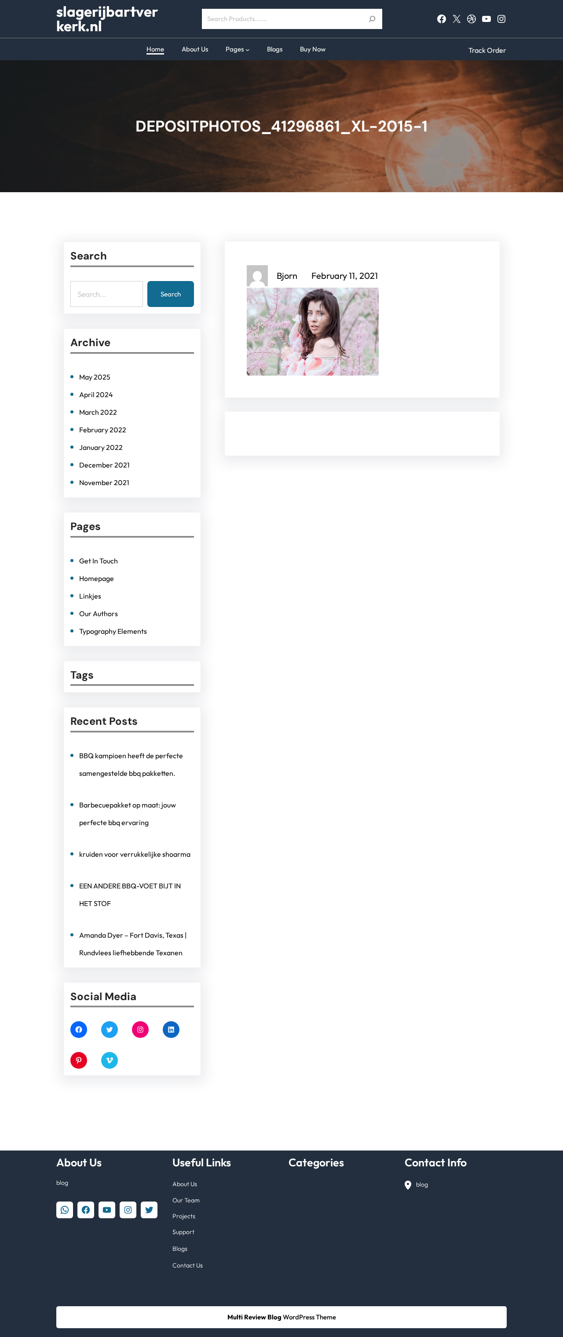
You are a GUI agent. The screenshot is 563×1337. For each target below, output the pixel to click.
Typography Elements (113, 631)
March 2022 (98, 412)
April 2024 (96, 394)
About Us (184, 1184)
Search (171, 294)
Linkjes (90, 596)
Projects (183, 1216)
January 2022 (101, 447)
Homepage (96, 578)
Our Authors (98, 613)
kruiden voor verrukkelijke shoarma (134, 854)
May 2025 (94, 377)
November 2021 (104, 482)
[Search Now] (372, 19)
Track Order (487, 50)
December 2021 (104, 464)
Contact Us (187, 1265)
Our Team (186, 1200)
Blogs (179, 1249)
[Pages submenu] (247, 49)
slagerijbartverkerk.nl (107, 18)
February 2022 (102, 429)
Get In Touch (98, 560)
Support (183, 1232)
